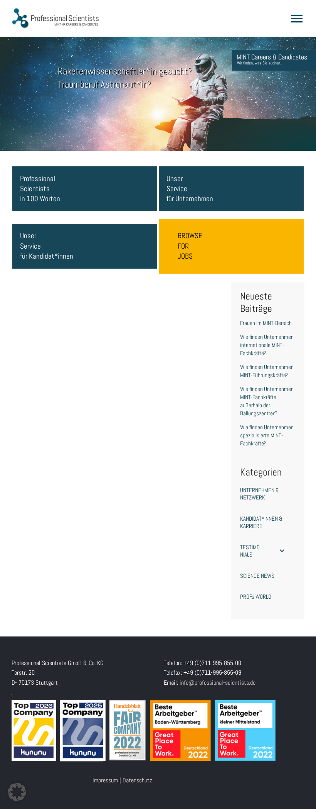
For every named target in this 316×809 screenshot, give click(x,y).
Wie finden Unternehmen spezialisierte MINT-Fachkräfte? (267, 435)
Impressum (105, 780)
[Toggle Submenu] (282, 551)
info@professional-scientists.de (217, 683)
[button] (17, 792)
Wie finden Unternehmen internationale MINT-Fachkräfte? (267, 345)
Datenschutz (137, 780)
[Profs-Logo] (55, 10)
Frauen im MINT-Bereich (266, 323)
